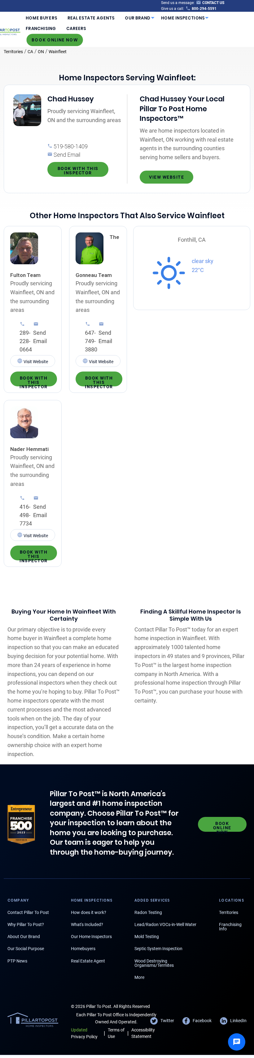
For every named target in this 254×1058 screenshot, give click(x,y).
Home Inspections (183, 18)
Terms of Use (116, 1033)
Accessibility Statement (143, 1033)
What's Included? (87, 924)
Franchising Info (230, 926)
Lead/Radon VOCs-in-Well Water (165, 924)
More (139, 977)
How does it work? (88, 912)
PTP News (17, 960)
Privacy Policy (84, 1033)
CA (30, 51)
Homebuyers (83, 948)
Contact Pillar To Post (28, 912)
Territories (13, 51)
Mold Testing (146, 936)
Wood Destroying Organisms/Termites (154, 963)
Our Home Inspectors (91, 936)
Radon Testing (148, 912)
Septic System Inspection (158, 948)
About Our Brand (23, 936)
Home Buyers (41, 18)
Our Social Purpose (25, 948)
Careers (76, 29)
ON (41, 51)
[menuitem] (41, 18)
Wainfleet (58, 51)
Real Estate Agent (88, 960)
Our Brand (138, 18)
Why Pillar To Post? (25, 924)
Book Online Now (55, 40)
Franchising (41, 29)
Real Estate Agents (91, 18)
